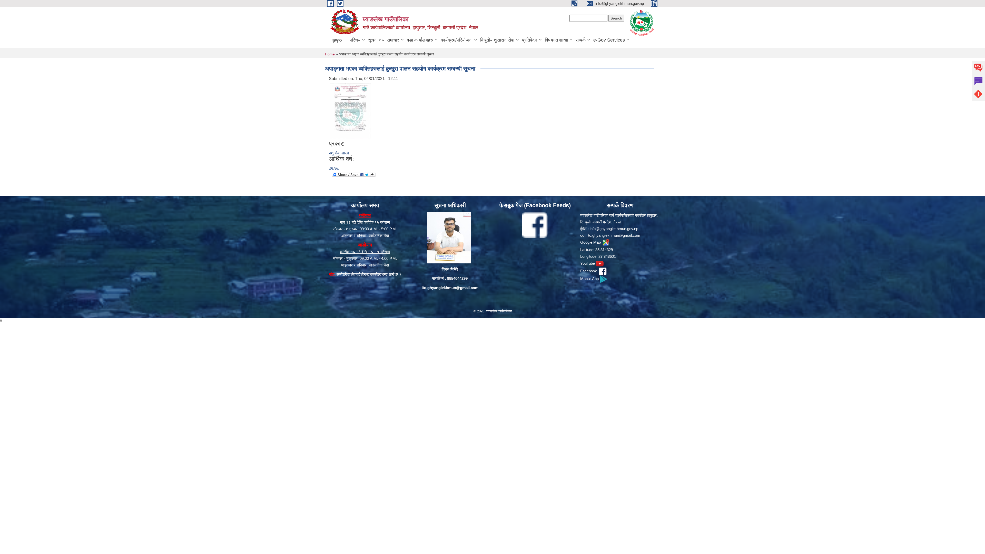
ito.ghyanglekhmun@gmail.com (450, 287)
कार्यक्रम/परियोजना (456, 40)
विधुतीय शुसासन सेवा (497, 40)
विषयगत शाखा (556, 40)
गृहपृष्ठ (336, 40)
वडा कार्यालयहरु (420, 40)
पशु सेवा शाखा (339, 153)
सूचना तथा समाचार (383, 40)
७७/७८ (334, 168)
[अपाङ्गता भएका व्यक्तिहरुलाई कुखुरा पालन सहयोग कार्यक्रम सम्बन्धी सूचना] (350, 111)
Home (330, 54)
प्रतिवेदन (529, 40)
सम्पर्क (581, 40)
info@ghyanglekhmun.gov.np (614, 228)
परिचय (355, 40)
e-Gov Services (609, 40)
